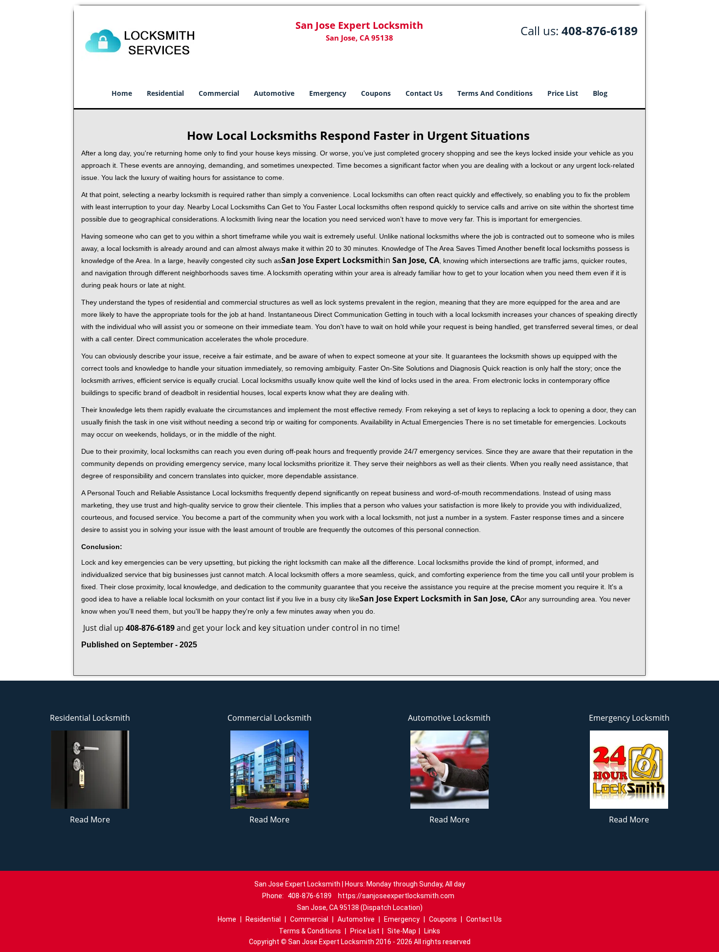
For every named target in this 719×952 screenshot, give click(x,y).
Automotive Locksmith (449, 717)
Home (122, 93)
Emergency (327, 93)
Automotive (274, 93)
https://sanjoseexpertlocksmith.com (396, 896)
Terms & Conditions (310, 931)
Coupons (376, 93)
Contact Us (424, 93)
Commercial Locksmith (269, 717)
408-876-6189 (600, 30)
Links (432, 931)
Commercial (219, 93)
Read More (90, 819)
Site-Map (401, 931)
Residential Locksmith (90, 717)
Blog (600, 93)
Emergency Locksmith (629, 717)
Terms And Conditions (495, 93)
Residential (165, 93)
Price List (562, 93)
